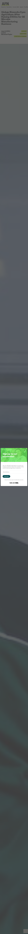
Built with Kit (14, 483)
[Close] (25, 450)
